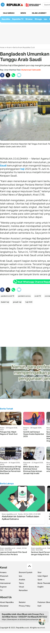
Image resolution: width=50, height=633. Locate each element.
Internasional (5, 583)
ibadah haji (5, 302)
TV (1, 590)
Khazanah (4, 576)
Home (2, 47)
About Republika (7, 602)
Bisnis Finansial (44, 583)
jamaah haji (17, 302)
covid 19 (37, 296)
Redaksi (22, 602)
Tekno (21, 583)
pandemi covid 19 (7, 296)
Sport (40, 579)
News (23, 13)
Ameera (3, 572)
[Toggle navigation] (2, 5)
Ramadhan (23, 590)
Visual (21, 587)
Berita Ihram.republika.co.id (24, 47)
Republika (6, 19)
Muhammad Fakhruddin (31, 70)
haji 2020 (28, 302)
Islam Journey (39, 13)
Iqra (20, 576)
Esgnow (3, 587)
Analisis (22, 579)
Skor (39, 572)
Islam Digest (43, 576)
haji (22, 168)
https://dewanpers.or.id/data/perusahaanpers (21, 619)
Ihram (9, 47)
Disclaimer (4, 606)
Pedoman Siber (44, 602)
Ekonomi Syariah (25, 572)
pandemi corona (24, 296)
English (40, 587)
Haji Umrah (8, 13)
